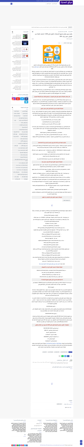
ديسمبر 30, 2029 (17, 85)
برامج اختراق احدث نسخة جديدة (21, 165)
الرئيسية (69, 31)
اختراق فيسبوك (24, 127)
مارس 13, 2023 (18, 54)
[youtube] (18, 98)
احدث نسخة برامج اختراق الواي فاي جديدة (21, 160)
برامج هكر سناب (24, 172)
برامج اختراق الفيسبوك (23, 129)
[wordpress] (14, 445)
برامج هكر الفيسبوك (23, 157)
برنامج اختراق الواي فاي (23, 118)
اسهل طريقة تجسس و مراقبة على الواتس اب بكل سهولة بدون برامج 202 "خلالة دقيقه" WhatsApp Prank (16, 75)
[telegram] (26, 101)
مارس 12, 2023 (18, 47)
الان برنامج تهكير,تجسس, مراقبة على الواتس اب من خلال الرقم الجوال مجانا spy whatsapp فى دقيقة (16, 37)
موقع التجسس (24, 111)
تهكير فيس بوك (24, 131)
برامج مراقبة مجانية (24, 154)
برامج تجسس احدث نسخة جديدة (21, 167)
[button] (68, 356)
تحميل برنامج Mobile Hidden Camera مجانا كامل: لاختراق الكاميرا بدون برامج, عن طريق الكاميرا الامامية (48, 27)
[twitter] (22, 98)
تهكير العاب (15, 134)
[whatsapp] (17, 445)
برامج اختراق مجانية (23, 138)
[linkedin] (19, 445)
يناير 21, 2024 (18, 34)
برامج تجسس (25, 113)
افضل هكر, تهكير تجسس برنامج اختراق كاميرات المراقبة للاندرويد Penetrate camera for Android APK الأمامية (16, 82)
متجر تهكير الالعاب (24, 145)
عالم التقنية (25, 115)
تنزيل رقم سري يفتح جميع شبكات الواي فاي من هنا (49, 264)
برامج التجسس (54, 3)
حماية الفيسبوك (16, 131)
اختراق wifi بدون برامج (23, 120)
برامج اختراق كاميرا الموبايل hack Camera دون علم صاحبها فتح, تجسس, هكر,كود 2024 (16, 63)
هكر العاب (16, 145)
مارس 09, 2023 (18, 79)
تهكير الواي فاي (24, 176)
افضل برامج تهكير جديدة (23, 162)
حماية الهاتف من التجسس (22, 143)
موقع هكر (25, 178)
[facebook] (26, 98)
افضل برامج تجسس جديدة (22, 150)
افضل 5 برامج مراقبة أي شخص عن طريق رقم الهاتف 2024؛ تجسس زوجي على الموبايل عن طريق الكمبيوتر (16, 50)
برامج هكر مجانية (16, 172)
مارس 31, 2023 (18, 66)
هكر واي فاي (17, 178)
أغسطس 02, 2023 (17, 41)
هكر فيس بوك (15, 136)
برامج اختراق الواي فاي (62, 31)
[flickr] (16, 445)
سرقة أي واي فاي (17, 115)
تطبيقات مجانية (17, 113)
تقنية (15, 120)
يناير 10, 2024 (18, 73)
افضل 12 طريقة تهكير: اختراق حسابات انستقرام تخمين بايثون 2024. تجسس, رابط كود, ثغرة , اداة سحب (17, 88)
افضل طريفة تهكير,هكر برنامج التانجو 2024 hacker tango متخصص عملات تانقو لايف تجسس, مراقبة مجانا (16, 56)
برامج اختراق (49, 3)
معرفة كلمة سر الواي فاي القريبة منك (53, 343)
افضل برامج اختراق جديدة (22, 147)
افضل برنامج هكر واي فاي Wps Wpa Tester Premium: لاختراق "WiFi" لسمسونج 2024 (16, 69)
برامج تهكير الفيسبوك (23, 152)
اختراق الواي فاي (37, 425)
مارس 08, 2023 (18, 60)
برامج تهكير (38, 423)
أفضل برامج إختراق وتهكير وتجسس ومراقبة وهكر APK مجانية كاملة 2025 (52, 445)
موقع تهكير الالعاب (24, 136)
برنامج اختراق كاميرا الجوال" (22, 174)
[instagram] (14, 98)
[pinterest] (12, 445)
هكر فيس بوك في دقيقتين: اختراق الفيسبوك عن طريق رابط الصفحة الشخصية (16, 43)
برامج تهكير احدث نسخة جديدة (22, 169)
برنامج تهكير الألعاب (23, 141)
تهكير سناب (16, 176)
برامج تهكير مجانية (24, 122)
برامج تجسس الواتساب (23, 124)
